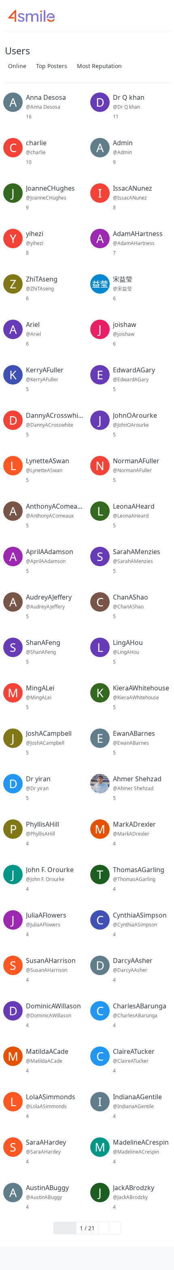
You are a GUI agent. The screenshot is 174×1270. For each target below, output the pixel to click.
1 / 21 (87, 1228)
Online (17, 66)
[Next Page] (104, 1228)
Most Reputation (99, 66)
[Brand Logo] (36, 16)
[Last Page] (115, 1228)
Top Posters (51, 66)
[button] (11, 1259)
